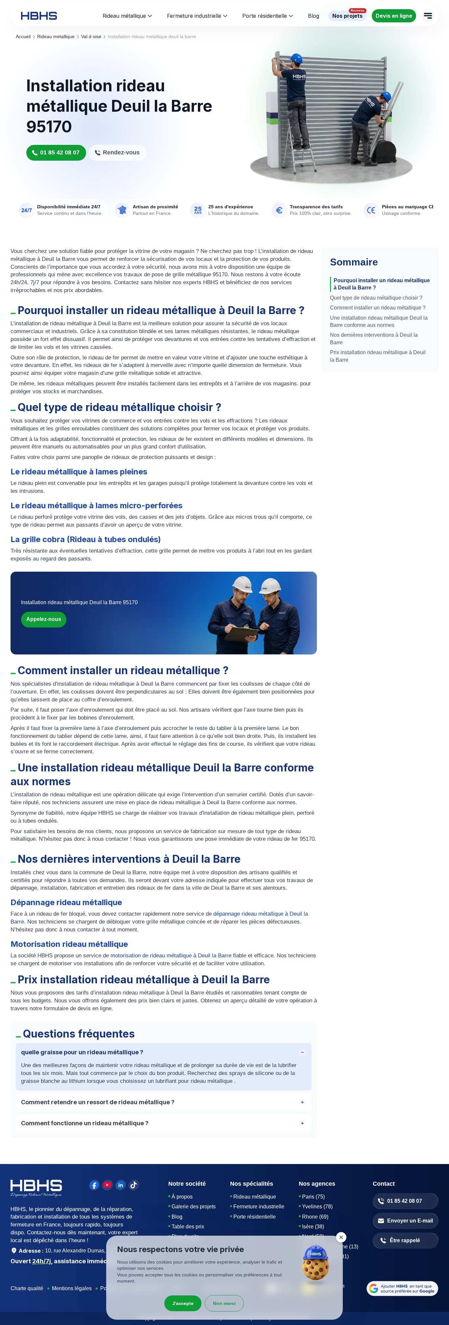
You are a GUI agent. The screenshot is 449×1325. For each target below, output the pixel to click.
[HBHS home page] (39, 16)
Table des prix (188, 1226)
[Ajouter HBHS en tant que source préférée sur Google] (402, 1288)
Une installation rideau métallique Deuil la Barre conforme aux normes (379, 321)
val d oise (91, 36)
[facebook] (94, 1185)
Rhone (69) (315, 1217)
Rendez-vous (121, 152)
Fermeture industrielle (194, 15)
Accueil (23, 36)
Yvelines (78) (317, 1206)
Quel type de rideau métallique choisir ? (376, 298)
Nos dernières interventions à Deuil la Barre (374, 338)
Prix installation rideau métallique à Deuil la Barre (378, 356)
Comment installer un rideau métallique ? (378, 307)
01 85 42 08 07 (60, 152)
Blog (177, 1217)
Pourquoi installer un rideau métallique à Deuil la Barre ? (382, 284)
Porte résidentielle (264, 15)
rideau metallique (56, 36)
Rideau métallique (124, 15)
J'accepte (183, 1303)
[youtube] (107, 1185)
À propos (182, 1196)
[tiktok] (134, 1185)
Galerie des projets (194, 1206)
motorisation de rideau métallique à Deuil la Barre (171, 955)
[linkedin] (120, 1185)
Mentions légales (72, 1288)
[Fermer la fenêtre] (341, 1237)
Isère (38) (313, 1226)
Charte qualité (27, 1288)
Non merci (224, 1303)
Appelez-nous (43, 619)
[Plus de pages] (428, 15)
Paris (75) (313, 1196)
